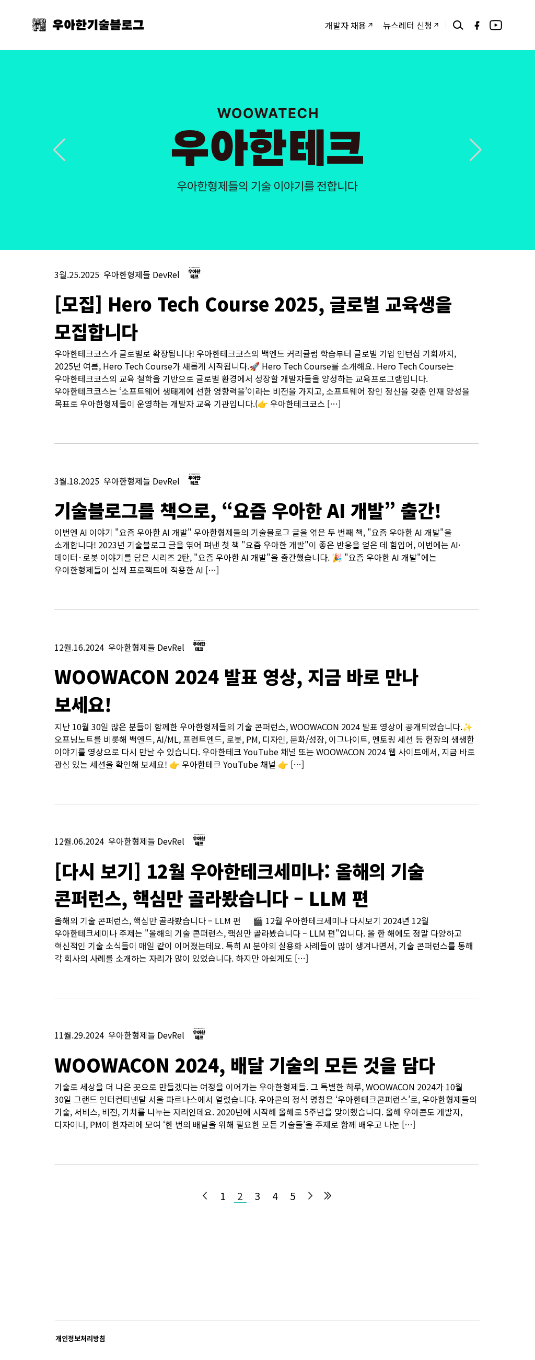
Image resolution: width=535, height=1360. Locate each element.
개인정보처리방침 (80, 1338)
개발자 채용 (345, 25)
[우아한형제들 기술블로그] (88, 24)
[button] (476, 150)
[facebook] (477, 25)
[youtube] (496, 25)
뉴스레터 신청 (407, 25)
